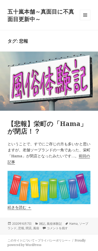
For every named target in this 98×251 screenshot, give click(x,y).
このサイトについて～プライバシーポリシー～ (39, 240)
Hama (73, 223)
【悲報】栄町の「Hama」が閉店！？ (47, 127)
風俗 (36, 228)
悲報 (21, 228)
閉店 (29, 228)
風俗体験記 (54, 223)
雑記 (42, 223)
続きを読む (19, 207)
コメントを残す (57, 228)
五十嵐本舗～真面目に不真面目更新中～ (41, 15)
